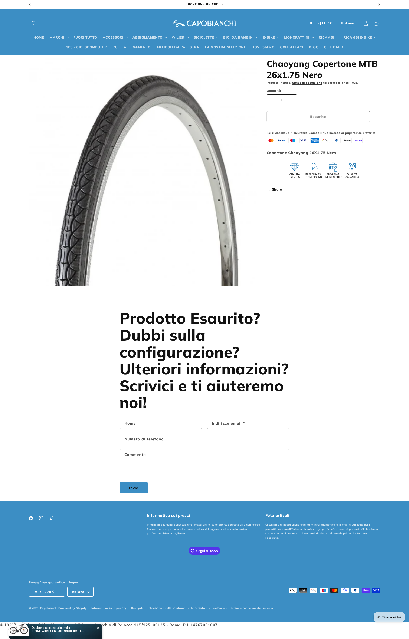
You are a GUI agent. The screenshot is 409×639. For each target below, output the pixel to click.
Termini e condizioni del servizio (251, 608)
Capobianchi (48, 608)
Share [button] (277, 189)
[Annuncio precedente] (30, 4)
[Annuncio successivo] (379, 4)
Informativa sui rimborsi (208, 608)
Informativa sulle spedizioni (167, 608)
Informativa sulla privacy (109, 608)
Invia (133, 488)
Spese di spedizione (307, 82)
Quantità (274, 91)
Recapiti (137, 608)
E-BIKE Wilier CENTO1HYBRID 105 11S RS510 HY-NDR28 (58, 622)
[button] (34, 23)
